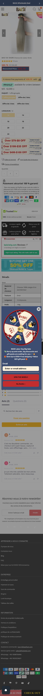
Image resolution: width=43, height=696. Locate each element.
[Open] (6, 690)
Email (5, 363)
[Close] (39, 309)
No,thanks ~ (21, 384)
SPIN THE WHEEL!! (21, 377)
